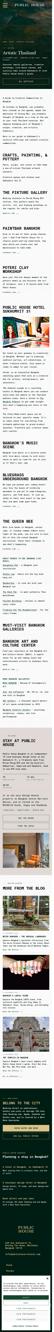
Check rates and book (26, 1128)
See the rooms (26, 818)
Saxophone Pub (10, 565)
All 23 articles (10, 1076)
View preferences (26, 1308)
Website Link (9, 213)
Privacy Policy (32, 1326)
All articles (26, 81)
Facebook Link (9, 253)
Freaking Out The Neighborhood (20, 610)
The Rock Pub (10, 592)
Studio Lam (8, 574)
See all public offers (26, 1136)
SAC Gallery (9, 700)
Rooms (10, 1270)
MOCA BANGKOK (10, 683)
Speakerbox (8, 583)
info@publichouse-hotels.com (22, 1254)
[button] (47, 1278)
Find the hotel (26, 826)
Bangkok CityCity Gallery (17, 709)
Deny (26, 1303)
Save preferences (26, 1314)
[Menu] (5, 5)
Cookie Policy (18, 1326)
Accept (25, 1297)
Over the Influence (13, 692)
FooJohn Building (12, 600)
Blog (12, 42)
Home (5, 42)
